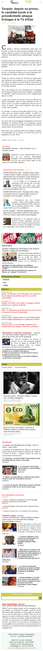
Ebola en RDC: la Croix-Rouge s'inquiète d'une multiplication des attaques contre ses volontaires (20, 325)
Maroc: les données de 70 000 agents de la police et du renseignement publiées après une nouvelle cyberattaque (21, 296)
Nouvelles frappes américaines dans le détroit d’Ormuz (21, 505)
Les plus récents (7, 367)
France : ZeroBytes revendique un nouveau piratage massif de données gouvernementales (19, 499)
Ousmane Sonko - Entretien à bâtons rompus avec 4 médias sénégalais (20, 397)
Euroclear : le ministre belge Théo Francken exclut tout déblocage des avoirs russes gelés (21, 459)
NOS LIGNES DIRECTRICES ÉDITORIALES (19, 606)
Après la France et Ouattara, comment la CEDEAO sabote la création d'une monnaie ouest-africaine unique (19, 429)
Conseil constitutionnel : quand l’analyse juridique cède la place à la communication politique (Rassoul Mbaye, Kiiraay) (20, 519)
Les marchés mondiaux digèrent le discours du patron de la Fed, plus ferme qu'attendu (19, 336)
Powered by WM (30, 648)
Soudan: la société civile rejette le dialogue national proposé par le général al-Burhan (21, 304)
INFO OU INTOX (7, 246)
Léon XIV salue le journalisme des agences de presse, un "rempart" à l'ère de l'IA (19, 271)
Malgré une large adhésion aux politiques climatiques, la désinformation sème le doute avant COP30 (20, 267)
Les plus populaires (21, 367)
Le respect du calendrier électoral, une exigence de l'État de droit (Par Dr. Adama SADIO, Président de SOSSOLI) (29, 568)
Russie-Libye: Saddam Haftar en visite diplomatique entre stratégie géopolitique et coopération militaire (21, 318)
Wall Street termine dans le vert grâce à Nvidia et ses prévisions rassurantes (20, 357)
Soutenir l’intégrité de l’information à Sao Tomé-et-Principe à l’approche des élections (21, 250)
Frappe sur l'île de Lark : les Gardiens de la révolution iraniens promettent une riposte (20, 510)
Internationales (7, 442)
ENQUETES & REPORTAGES (13, 170)
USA (4, 282)
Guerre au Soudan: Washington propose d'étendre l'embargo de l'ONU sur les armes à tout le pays (21, 486)
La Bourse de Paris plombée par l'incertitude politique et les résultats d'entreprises (18, 350)
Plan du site (11, 648)
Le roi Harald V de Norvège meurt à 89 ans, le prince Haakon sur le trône (29, 468)
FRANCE (6, 279)
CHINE (5, 285)
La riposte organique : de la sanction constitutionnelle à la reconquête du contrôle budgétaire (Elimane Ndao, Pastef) (28, 540)
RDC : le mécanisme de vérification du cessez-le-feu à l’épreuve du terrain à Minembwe (21, 311)
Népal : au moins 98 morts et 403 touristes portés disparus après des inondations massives (21, 478)
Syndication (21, 648)
